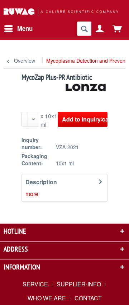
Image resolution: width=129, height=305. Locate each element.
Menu (25, 28)
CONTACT (88, 298)
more (31, 194)
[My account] (100, 29)
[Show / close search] (84, 29)
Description (41, 182)
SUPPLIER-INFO (79, 284)
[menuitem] (18, 29)
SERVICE (35, 284)
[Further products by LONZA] (86, 88)
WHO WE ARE (47, 298)
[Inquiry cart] (117, 29)
